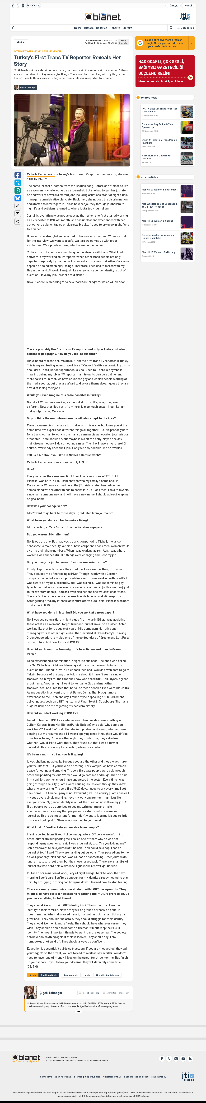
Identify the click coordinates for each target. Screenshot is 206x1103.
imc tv (87, 975)
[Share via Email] (17, 213)
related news (149, 97)
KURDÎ (188, 5)
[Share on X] (17, 183)
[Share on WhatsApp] (17, 190)
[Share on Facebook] (17, 175)
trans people (101, 257)
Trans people (71, 975)
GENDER (21, 41)
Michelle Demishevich (41, 174)
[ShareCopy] (17, 206)
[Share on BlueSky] (17, 198)
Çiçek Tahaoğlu (51, 993)
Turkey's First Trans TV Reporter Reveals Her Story (67, 60)
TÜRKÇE (173, 5)
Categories (187, 27)
